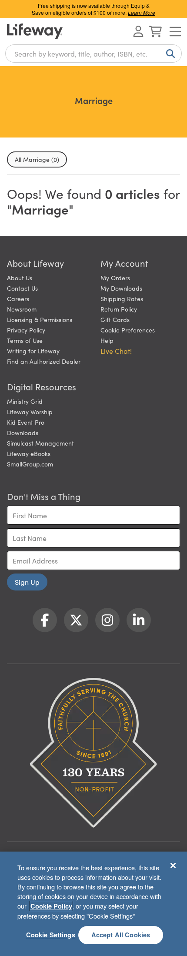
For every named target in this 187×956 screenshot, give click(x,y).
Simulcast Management (40, 443)
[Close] (173, 865)
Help (107, 340)
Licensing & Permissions (39, 319)
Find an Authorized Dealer (43, 361)
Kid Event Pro (25, 422)
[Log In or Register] (138, 31)
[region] (93, 904)
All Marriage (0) (37, 159)
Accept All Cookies (120, 934)
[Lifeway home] (35, 31)
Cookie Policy (51, 906)
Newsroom (22, 309)
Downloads (22, 432)
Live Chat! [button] (116, 351)
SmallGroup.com (30, 464)
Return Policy (118, 309)
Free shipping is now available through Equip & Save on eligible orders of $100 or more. (93, 9)
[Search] (169, 53)
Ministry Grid (25, 401)
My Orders (115, 277)
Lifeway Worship (30, 411)
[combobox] (93, 53)
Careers (18, 298)
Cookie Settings (50, 934)
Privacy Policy (26, 329)
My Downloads (121, 288)
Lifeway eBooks (28, 453)
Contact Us (22, 288)
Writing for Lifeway (33, 350)
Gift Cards (115, 319)
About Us (19, 277)
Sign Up (27, 582)
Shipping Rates (121, 298)
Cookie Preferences (127, 329)
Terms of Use (25, 340)
